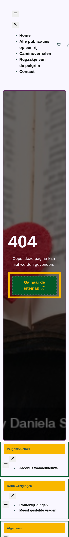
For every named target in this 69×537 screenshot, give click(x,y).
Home (25, 35)
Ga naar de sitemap (34, 285)
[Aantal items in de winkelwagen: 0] (59, 44)
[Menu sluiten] (15, 25)
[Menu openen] (15, 14)
